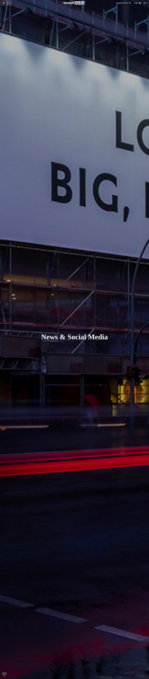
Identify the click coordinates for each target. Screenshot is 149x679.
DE (145, 3)
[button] (4, 674)
